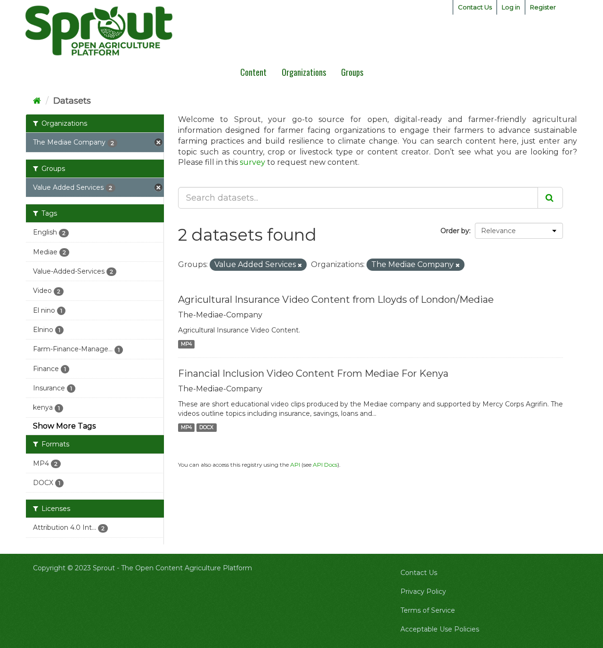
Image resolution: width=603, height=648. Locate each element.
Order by (454, 231)
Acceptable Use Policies (439, 629)
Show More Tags (64, 425)
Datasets (72, 101)
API (295, 464)
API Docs (325, 464)
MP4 (186, 344)
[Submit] (550, 198)
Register (543, 7)
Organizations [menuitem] (304, 72)
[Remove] (300, 265)
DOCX (206, 427)
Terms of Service (427, 610)
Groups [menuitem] (352, 72)
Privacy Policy (423, 591)
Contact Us (475, 7)
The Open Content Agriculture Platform (186, 568)
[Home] (37, 101)
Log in (511, 7)
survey (252, 162)
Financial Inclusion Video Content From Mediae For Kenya (313, 373)
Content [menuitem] (253, 72)
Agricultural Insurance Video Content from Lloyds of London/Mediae (336, 299)
